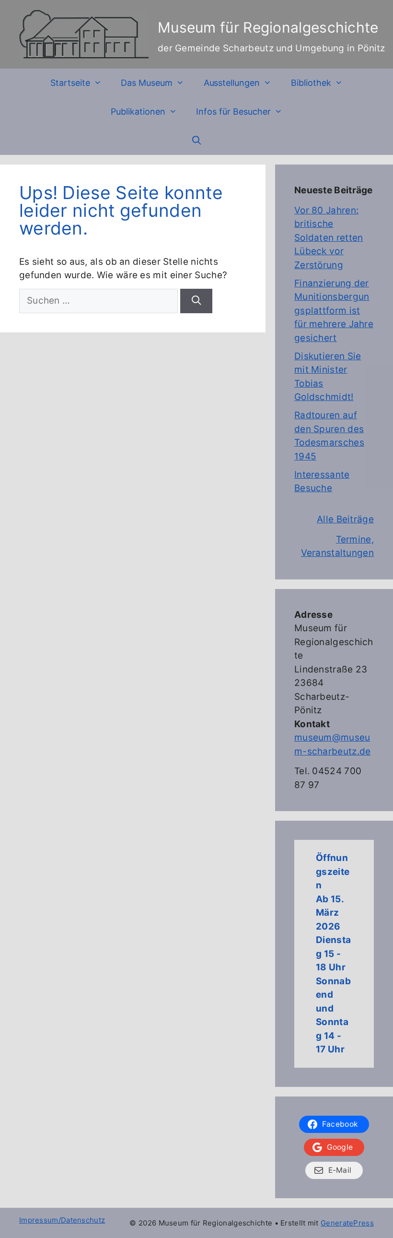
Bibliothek (311, 83)
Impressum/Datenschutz (62, 1220)
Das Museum (147, 83)
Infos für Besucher (233, 111)
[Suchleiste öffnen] (196, 140)
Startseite (70, 83)
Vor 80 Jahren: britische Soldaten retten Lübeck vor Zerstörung (328, 238)
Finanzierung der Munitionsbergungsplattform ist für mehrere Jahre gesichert (333, 310)
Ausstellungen (232, 83)
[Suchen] (196, 301)
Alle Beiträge (345, 519)
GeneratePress (347, 1222)
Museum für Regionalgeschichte (268, 27)
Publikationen (138, 111)
